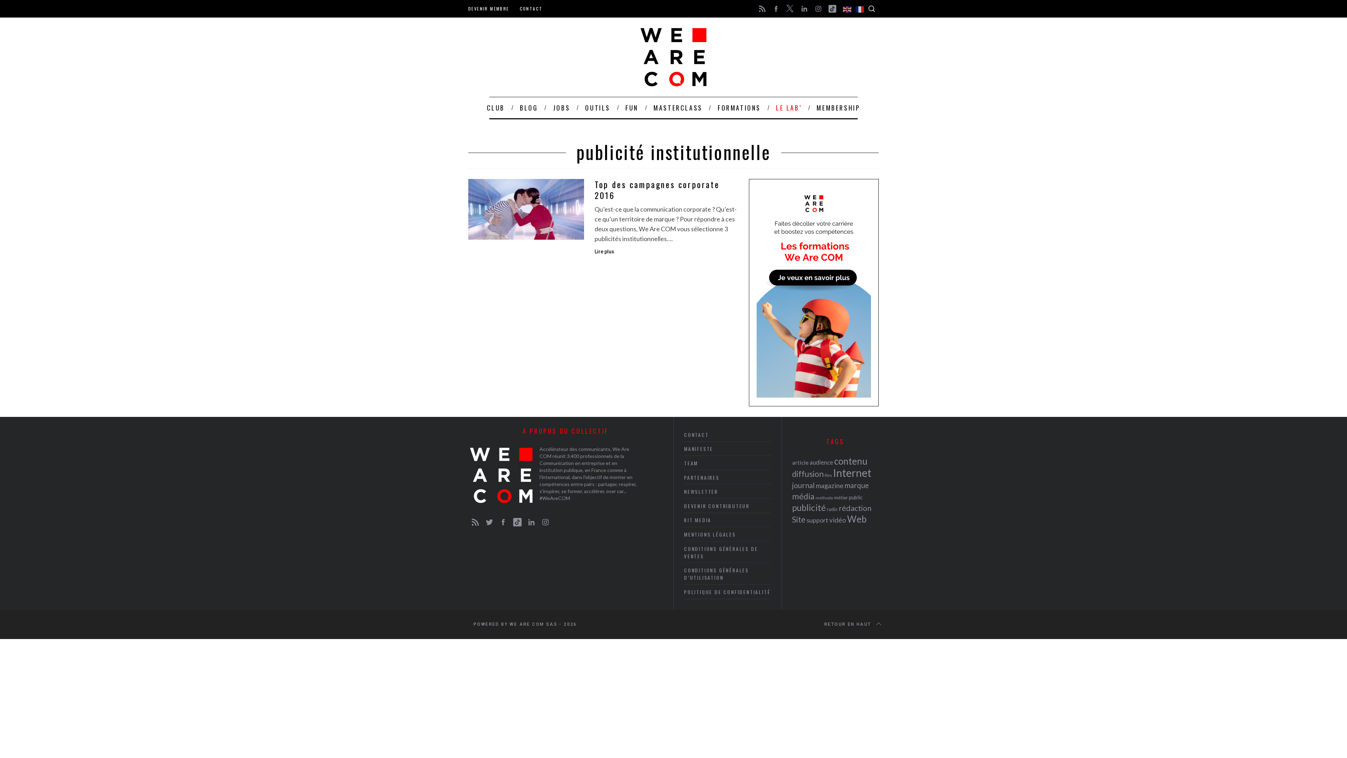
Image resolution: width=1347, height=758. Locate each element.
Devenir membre (488, 9)
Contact (531, 9)
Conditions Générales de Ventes (721, 552)
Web (856, 519)
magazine (829, 485)
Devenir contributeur (717, 506)
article (800, 462)
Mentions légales (710, 534)
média (803, 496)
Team (691, 463)
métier (841, 497)
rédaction (855, 508)
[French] (860, 9)
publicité (809, 508)
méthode (824, 497)
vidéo (837, 520)
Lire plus (604, 251)
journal (803, 485)
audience (821, 462)
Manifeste (698, 448)
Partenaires (701, 477)
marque (856, 485)
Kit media (697, 520)
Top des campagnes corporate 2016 (657, 190)
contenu (850, 461)
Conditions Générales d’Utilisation (716, 573)
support (817, 520)
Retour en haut (847, 624)
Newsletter (701, 491)
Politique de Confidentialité (727, 592)
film (828, 475)
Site (798, 519)
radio (832, 509)
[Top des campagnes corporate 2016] (526, 209)
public (856, 497)
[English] (847, 9)
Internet (852, 472)
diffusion (808, 474)
